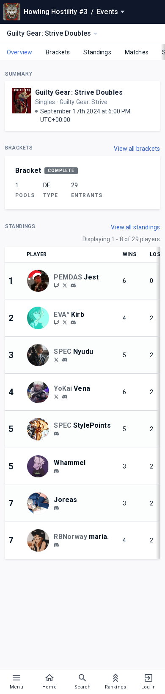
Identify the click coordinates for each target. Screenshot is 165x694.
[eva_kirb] (56, 322)
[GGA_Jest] (56, 285)
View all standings (135, 227)
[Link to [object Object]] (40, 280)
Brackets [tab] (58, 52)
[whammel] (56, 471)
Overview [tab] (19, 52)
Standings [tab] (97, 52)
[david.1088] (56, 434)
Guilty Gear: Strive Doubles (79, 92)
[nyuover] (64, 360)
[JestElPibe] (64, 285)
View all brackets (137, 148)
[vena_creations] (64, 397)
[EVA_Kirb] (64, 322)
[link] (73, 285)
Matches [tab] (136, 52)
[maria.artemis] (56, 545)
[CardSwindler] (56, 359)
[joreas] (56, 508)
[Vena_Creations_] (56, 396)
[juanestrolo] (73, 285)
